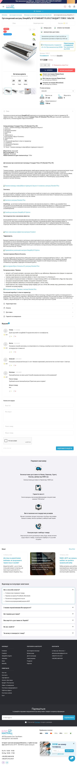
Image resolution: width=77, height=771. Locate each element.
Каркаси (29, 663)
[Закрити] (74, 743)
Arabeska (4, 658)
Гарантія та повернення (13, 316)
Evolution (4, 650)
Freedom (4, 653)
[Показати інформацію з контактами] (65, 7)
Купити (49, 70)
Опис (14, 23)
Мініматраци (30, 653)
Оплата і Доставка (7, 680)
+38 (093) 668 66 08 (57, 658)
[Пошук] (70, 6)
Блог (3, 695)
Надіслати (69, 750)
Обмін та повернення (8, 685)
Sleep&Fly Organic (7, 656)
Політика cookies (7, 693)
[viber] (3, 762)
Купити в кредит (66, 70)
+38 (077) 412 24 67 (57, 656)
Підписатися (69, 717)
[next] (3, 92)
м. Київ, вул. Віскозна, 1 (58, 650)
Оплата (8, 308)
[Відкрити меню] (3, 7)
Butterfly (4, 663)
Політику (37, 722)
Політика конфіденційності (9, 688)
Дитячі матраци (31, 656)
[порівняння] (30, 29)
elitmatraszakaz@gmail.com (59, 653)
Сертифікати (5, 677)
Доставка (9, 312)
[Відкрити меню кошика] (73, 6)
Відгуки (63, 23)
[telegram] (7, 762)
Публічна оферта (7, 690)
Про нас (4, 672)
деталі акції (61, 753)
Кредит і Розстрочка (8, 683)
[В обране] (34, 29)
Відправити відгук (65, 448)
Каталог (38, 11)
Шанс (3, 661)
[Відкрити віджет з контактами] (72, 758)
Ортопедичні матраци (33, 650)
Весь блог (72, 549)
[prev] (3, 89)
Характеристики (38, 23)
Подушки (29, 661)
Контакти (4, 675)
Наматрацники (31, 658)
